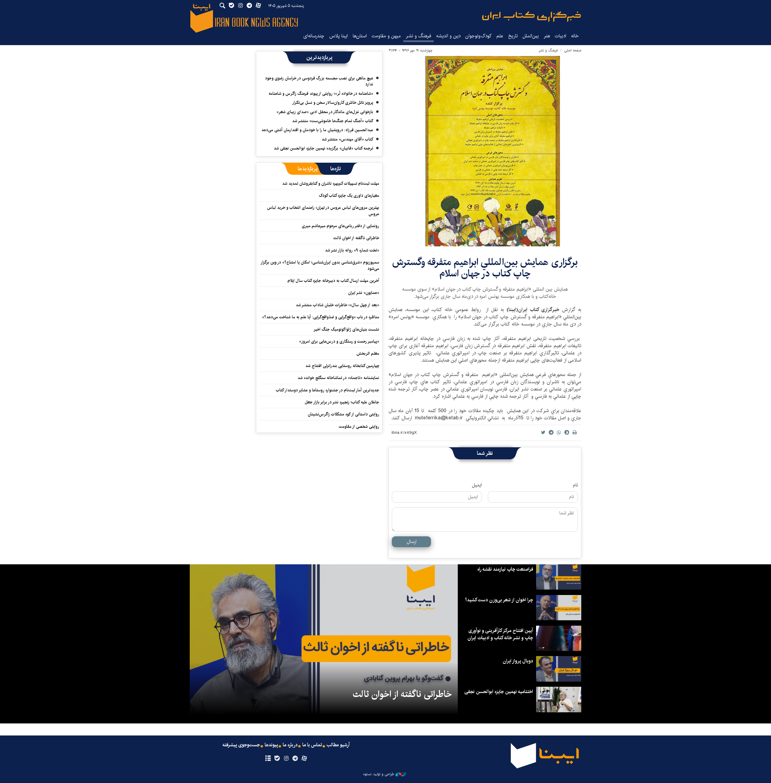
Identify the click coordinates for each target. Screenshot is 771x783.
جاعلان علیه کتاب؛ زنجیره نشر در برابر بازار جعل (342, 402)
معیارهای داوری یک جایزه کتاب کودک (349, 195)
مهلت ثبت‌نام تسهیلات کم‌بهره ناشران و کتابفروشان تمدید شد (330, 183)
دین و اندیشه (448, 36)
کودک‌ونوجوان (478, 36)
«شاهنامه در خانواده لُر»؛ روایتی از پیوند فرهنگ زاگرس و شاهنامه (321, 93)
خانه (575, 36)
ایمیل (477, 485)
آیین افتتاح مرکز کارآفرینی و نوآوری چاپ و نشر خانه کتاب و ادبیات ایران (500, 634)
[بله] (277, 758)
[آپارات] (304, 758)
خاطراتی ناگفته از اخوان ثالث (356, 238)
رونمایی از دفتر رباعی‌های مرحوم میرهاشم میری (340, 226)
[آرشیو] (268, 758)
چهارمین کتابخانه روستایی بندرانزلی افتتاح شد (342, 365)
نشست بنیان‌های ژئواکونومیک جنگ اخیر (346, 329)
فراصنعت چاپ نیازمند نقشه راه (505, 569)
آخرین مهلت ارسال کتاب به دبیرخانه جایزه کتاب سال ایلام (333, 280)
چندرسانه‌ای (313, 36)
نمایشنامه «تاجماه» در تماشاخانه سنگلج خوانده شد (338, 378)
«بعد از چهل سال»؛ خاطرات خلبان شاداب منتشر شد (337, 305)
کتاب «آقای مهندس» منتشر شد (347, 139)
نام (575, 485)
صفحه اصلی (572, 50)
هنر (547, 36)
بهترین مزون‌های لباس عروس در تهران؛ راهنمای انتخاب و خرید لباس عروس (323, 210)
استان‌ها (360, 36)
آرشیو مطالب (338, 745)
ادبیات (560, 36)
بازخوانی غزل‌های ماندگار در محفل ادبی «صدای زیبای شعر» (324, 112)
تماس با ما (312, 745)
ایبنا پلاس (338, 36)
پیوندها (271, 745)
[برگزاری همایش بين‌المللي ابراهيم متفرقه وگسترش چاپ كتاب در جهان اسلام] (485, 151)
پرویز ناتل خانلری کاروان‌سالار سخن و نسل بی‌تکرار (332, 102)
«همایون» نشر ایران (363, 292)
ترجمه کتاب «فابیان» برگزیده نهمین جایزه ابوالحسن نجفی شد (323, 148)
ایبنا (531, 16)
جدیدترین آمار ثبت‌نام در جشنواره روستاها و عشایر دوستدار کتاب (327, 390)
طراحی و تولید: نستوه (378, 774)
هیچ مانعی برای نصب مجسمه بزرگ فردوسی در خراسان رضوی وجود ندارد (319, 81)
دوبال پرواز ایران (518, 661)
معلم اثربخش (368, 353)
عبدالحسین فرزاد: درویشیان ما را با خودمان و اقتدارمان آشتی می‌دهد (317, 130)
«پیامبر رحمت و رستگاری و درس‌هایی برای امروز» (338, 341)
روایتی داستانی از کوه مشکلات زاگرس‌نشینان (343, 414)
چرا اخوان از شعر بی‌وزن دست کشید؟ (499, 600)
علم (499, 36)
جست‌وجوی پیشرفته (241, 745)
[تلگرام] (295, 758)
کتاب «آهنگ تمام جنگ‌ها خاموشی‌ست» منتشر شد (332, 121)
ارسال (412, 542)
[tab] (335, 169)
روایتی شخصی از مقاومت (359, 426)
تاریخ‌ (513, 36)
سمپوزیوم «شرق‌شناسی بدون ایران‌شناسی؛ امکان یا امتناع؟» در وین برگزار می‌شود (320, 265)
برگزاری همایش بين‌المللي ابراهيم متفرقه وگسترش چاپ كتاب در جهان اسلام (485, 268)
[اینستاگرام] (286, 758)
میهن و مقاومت (386, 36)
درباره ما (290, 745)
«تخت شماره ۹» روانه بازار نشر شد (352, 250)
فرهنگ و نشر (418, 36)
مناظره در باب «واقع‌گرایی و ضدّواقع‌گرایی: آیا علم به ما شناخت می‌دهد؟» (320, 317)
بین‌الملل (531, 36)
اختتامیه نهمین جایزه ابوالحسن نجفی (498, 692)
